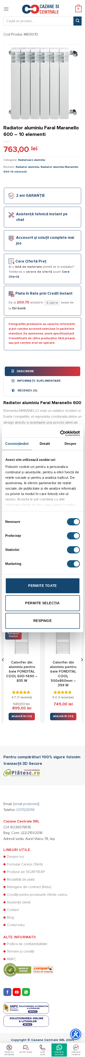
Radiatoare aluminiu (31, 160)
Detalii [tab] (45, 444)
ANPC (11, 959)
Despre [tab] (70, 444)
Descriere (25, 371)
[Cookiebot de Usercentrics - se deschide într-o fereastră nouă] (60, 431)
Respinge (42, 621)
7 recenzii (24, 697)
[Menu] (6, 8)
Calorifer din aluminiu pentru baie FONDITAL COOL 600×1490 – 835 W (21, 672)
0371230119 (25, 810)
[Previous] (3, 668)
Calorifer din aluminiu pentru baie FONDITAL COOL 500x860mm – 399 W (63, 674)
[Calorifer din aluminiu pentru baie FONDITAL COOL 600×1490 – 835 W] (21, 639)
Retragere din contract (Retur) (29, 887)
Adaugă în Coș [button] (22, 716)
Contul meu (15, 925)
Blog (10, 917)
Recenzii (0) (27, 390)
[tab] (42, 371)
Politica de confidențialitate (27, 944)
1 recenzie (66, 697)
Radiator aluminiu (27, 167)
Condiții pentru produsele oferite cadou (37, 894)
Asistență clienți (18, 902)
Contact (13, 910)
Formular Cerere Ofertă (25, 864)
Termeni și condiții (20, 951)
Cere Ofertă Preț (30, 261)
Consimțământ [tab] (17, 444)
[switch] (73, 535)
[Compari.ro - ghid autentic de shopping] (28, 970)
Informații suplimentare (38, 380)
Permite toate (42, 586)
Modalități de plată (20, 879)
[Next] (82, 668)
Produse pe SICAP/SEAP (26, 872)
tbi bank (19, 308)
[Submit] (77, 21)
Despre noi (15, 856)
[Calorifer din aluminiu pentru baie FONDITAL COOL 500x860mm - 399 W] (63, 639)
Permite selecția (42, 603)
